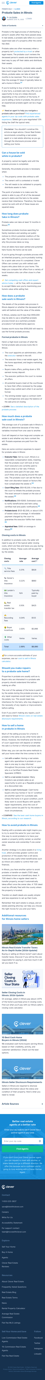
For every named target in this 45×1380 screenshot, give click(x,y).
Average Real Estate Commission (10, 1316)
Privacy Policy (7, 1369)
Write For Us (7, 1217)
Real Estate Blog (9, 1292)
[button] (22, 1141)
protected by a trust (23, 51)
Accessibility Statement (12, 1223)
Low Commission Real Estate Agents (14, 1340)
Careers (5, 1212)
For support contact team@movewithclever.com (14, 1230)
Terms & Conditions (18, 1369)
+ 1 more (29, 18)
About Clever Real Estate (13, 1281)
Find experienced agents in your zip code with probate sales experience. (21, 116)
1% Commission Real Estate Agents (14, 1349)
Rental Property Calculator (13, 1308)
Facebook (38, 1338)
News (4, 1303)
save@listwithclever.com (12, 1206)
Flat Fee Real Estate (10, 1356)
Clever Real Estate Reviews (10, 1265)
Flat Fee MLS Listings (11, 1323)
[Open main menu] (3, 3)
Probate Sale (7, 9)
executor (12, 355)
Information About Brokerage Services (25, 1371)
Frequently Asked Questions (14, 1287)
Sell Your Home (8, 1247)
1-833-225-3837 (9, 1201)
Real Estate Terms (10, 1297)
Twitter (37, 1343)
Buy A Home (7, 1252)
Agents (5, 1257)
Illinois (17, 9)
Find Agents (36, 3)
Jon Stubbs (13, 17)
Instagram (38, 1348)
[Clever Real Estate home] (13, 3)
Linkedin (37, 1354)
